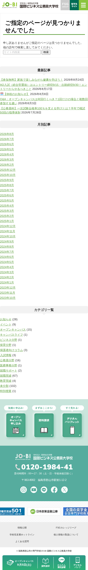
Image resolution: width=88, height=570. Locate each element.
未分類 (4, 386)
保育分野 (5, 345)
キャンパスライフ (11, 334)
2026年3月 (7, 159)
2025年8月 (7, 185)
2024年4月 (7, 267)
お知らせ (5, 319)
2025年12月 (8, 169)
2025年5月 (7, 200)
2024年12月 (8, 226)
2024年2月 (7, 277)
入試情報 (5, 355)
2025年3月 (7, 210)
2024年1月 (7, 282)
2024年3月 (7, 272)
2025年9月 (7, 180)
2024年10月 (8, 236)
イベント (5, 324)
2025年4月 (7, 205)
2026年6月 (7, 144)
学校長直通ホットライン (22, 534)
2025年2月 (7, 216)
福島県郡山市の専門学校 (29, 551)
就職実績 (5, 375)
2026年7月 (7, 139)
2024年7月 (7, 251)
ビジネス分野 (8, 339)
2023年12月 (8, 287)
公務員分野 (7, 360)
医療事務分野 (8, 365)
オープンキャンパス (13, 329)
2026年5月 (7, 149)
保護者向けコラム (11, 350)
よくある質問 (22, 541)
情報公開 (22, 527)
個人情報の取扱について (66, 534)
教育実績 (5, 380)
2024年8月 (7, 246)
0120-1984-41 (47, 467)
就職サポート (8, 370)
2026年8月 (7, 134)
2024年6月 (7, 256)
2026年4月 (7, 154)
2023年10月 (8, 297)
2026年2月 (7, 164)
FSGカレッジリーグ (66, 527)
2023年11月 (7, 292)
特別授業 (5, 391)
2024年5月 (7, 262)
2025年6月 (7, 195)
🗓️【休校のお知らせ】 (14, 94)
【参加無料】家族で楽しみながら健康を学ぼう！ (31, 79)
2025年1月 (7, 221)
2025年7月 (7, 190)
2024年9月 (7, 241)
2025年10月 (8, 175)
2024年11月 (7, 231)
